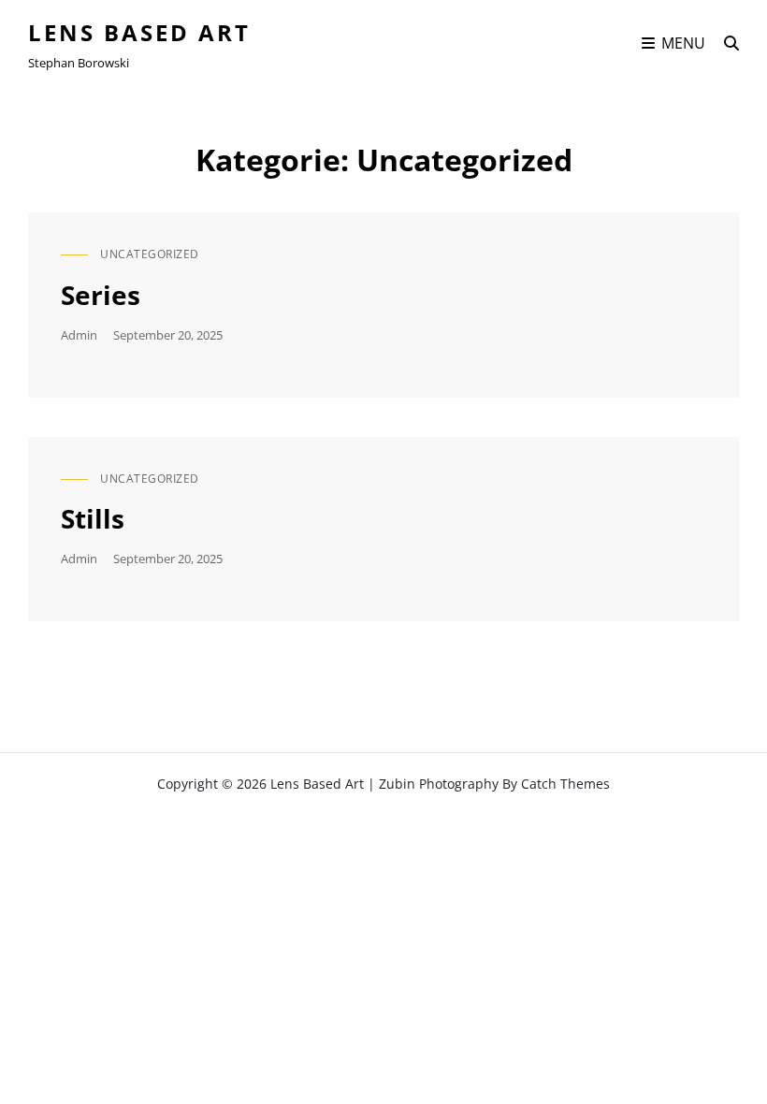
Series (100, 294)
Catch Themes (565, 783)
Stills (92, 518)
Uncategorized (149, 254)
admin (79, 335)
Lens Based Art (139, 32)
